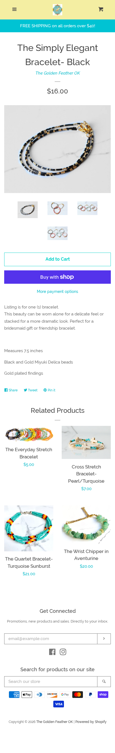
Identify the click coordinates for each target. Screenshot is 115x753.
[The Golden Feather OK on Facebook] (52, 653)
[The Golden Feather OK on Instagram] (63, 653)
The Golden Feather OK (57, 73)
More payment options (57, 291)
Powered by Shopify (91, 722)
